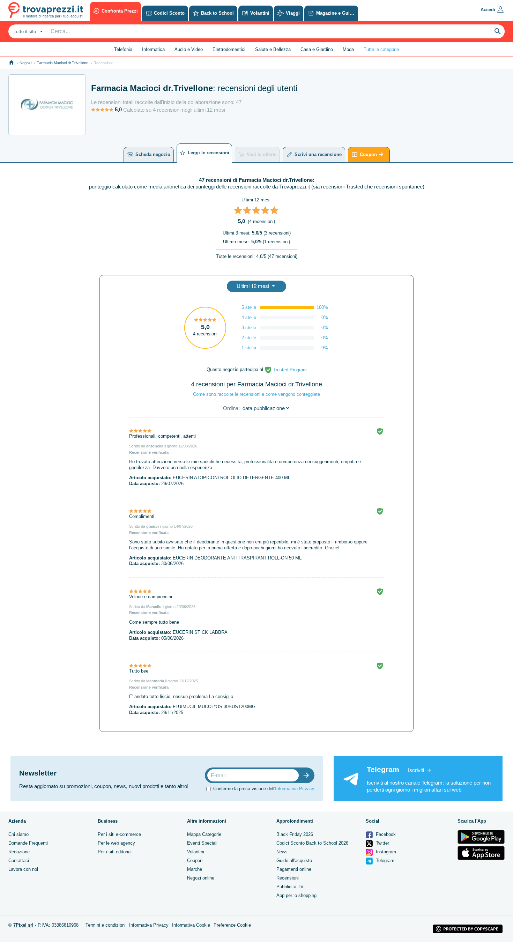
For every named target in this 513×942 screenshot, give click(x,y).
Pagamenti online (293, 869)
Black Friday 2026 (294, 834)
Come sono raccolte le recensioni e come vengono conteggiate (256, 394)
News (282, 851)
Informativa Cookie (191, 925)
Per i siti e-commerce (119, 834)
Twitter (381, 843)
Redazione (19, 851)
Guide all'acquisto (294, 860)
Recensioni (287, 878)
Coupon (368, 154)
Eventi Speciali (202, 843)
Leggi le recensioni (208, 152)
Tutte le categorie (381, 49)
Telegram (384, 860)
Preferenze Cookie (232, 925)
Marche (194, 869)
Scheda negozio (152, 154)
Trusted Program (289, 369)
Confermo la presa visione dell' (263, 788)
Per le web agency (116, 843)
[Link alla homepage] (11, 62)
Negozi (25, 63)
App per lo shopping (296, 895)
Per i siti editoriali (115, 851)
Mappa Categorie (204, 834)
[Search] (498, 31)
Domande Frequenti (28, 843)
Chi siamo (18, 834)
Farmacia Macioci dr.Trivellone (62, 63)
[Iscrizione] (307, 775)
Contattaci (18, 860)
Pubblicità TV (290, 886)
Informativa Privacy (294, 788)
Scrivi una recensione (318, 154)
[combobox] (27, 31)
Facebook (385, 834)
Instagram (385, 851)
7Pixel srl (23, 925)
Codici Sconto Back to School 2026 (312, 843)
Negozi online (200, 878)
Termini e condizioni (106, 925)
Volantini (195, 851)
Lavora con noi (23, 869)
